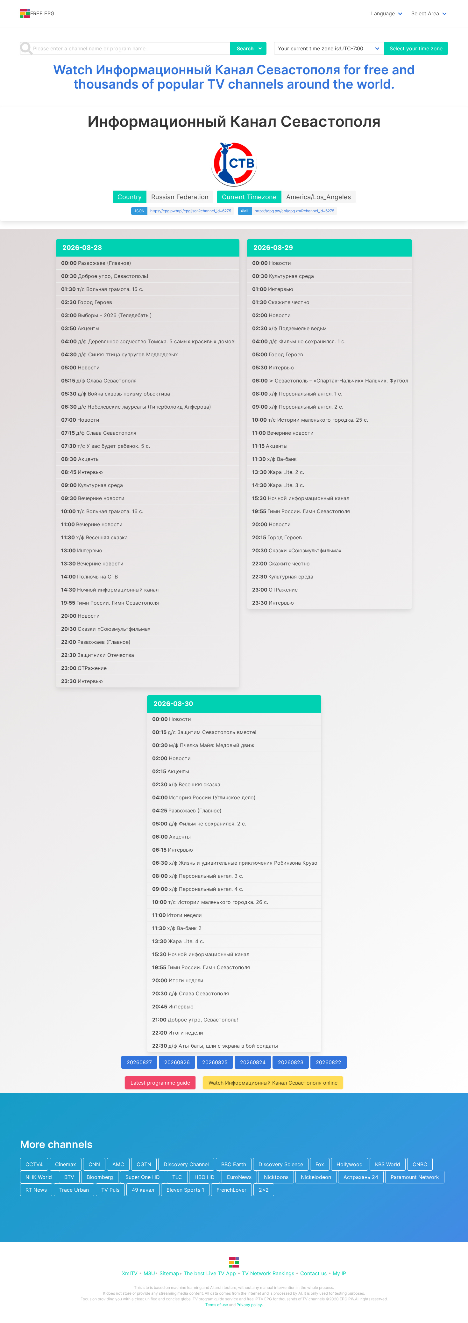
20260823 (290, 1062)
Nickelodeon (316, 1177)
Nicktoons (276, 1177)
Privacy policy (249, 1304)
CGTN (144, 1164)
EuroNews (239, 1177)
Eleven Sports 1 (185, 1190)
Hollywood (350, 1164)
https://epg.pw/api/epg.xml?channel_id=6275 (294, 210)
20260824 (253, 1062)
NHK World (38, 1177)
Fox (320, 1164)
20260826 (177, 1062)
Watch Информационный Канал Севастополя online (273, 1082)
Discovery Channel (186, 1164)
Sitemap (169, 1273)
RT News (36, 1190)
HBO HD (205, 1177)
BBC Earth (233, 1164)
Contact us (313, 1273)
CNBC (420, 1164)
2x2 (264, 1190)
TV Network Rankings (268, 1273)
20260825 (215, 1062)
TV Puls (110, 1190)
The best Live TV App (210, 1273)
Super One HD (142, 1177)
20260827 (139, 1062)
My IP (339, 1273)
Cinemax (65, 1164)
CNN (94, 1164)
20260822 (328, 1062)
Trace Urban (74, 1190)
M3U (149, 1273)
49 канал (143, 1190)
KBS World (387, 1164)
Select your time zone (416, 48)
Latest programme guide (160, 1082)
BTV (69, 1177)
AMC (118, 1164)
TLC (177, 1177)
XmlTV (130, 1273)
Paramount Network (415, 1177)
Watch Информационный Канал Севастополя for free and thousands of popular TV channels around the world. (234, 77)
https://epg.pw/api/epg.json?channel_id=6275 (190, 210)
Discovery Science (281, 1164)
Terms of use (216, 1304)
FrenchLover (231, 1190)
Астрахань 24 (361, 1177)
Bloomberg (100, 1177)
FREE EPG (42, 13)
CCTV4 (34, 1164)
